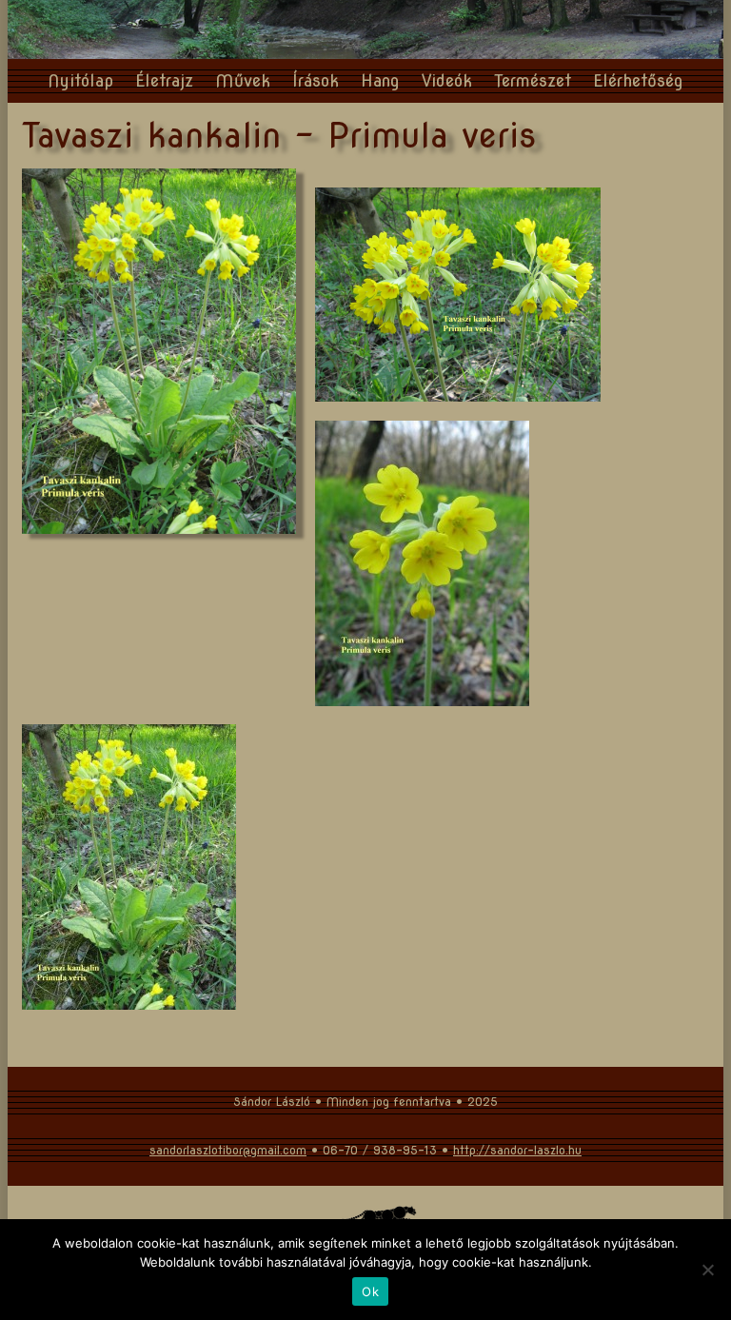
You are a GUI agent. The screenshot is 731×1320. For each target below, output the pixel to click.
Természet (532, 80)
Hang (380, 80)
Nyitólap (80, 80)
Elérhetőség (638, 80)
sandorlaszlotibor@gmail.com (227, 1150)
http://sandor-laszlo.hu (517, 1150)
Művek (242, 80)
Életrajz (164, 80)
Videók (447, 80)
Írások (315, 80)
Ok (370, 1291)
